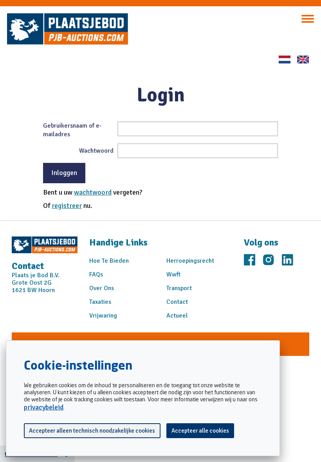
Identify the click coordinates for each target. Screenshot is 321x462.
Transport (179, 288)
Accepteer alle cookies (200, 430)
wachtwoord (93, 192)
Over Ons (101, 288)
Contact (177, 302)
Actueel (177, 315)
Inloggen (64, 172)
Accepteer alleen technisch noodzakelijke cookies (92, 430)
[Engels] (303, 59)
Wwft (173, 274)
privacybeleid (43, 407)
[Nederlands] (284, 59)
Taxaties (100, 302)
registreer (67, 205)
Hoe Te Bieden (109, 261)
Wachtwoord (96, 151)
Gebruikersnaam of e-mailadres (72, 130)
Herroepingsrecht (190, 261)
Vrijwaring (103, 315)
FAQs (96, 274)
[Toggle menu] (307, 18)
